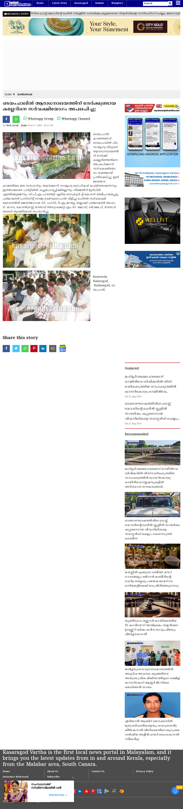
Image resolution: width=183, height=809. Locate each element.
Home (40, 3)
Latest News (59, 3)
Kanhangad (25, 94)
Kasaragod (81, 3)
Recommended (136, 434)
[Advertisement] (91, 65)
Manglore (117, 3)
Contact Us (98, 771)
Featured (132, 368)
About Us (52, 771)
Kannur (99, 3)
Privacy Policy (145, 771)
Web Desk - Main (16, 125)
